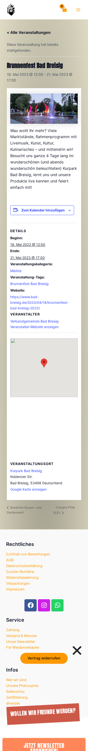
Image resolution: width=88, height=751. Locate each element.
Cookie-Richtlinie (20, 572)
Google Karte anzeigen (28, 489)
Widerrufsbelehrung (22, 577)
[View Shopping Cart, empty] (63, 9)
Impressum (15, 589)
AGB (9, 560)
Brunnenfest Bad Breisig (29, 284)
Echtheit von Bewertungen (28, 554)
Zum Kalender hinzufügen (43, 210)
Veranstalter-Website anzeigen (34, 327)
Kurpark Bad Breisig (26, 471)
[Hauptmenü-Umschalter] (78, 9)
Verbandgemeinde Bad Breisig (34, 321)
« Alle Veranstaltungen (29, 32)
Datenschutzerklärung (24, 566)
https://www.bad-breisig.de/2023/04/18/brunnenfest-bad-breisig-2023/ (39, 302)
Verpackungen (18, 583)
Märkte (16, 271)
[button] (77, 636)
